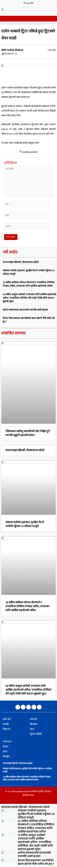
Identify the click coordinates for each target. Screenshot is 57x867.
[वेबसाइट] (26, 226)
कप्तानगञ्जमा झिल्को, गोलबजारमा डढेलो (21, 262)
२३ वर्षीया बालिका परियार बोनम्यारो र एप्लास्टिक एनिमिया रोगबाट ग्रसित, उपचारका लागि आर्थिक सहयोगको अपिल (29, 284)
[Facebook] (17, 707)
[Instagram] (23, 707)
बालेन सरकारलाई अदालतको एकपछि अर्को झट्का (25, 310)
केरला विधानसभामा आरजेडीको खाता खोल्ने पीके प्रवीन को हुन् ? (29, 320)
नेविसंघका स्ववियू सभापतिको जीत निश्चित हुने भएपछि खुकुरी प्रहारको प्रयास (28, 433)
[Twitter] (28, 707)
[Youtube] (34, 707)
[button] (2, 18)
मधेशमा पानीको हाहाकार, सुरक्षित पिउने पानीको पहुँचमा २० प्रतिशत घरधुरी (29, 272)
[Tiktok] (39, 707)
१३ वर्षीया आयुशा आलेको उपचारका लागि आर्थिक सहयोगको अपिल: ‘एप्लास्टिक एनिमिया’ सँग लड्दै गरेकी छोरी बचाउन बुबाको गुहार (29, 298)
